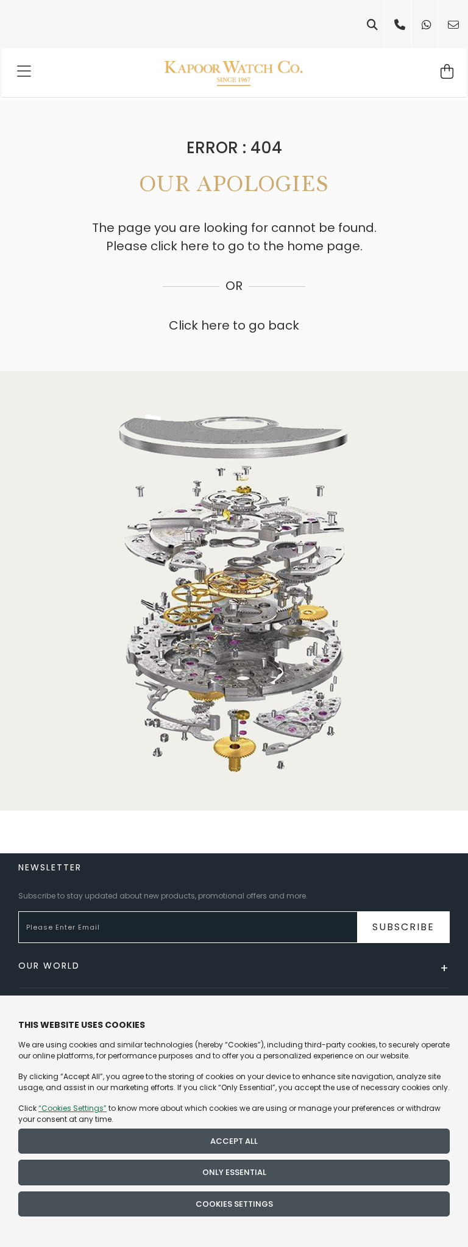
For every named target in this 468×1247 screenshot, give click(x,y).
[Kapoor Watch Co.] (234, 72)
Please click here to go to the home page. (234, 246)
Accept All (234, 1141)
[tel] (399, 24)
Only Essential (234, 1172)
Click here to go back (234, 325)
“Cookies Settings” (72, 1108)
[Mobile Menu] (24, 72)
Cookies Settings (234, 1204)
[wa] (426, 24)
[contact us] (453, 24)
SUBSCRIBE (403, 927)
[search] (372, 24)
